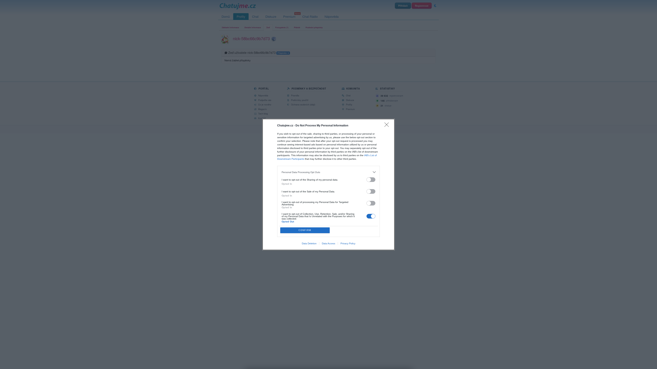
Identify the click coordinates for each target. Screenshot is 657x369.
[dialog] (328, 184)
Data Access (328, 243)
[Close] (387, 125)
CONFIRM (305, 230)
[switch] (370, 179)
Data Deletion (309, 243)
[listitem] (328, 172)
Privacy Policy (347, 243)
